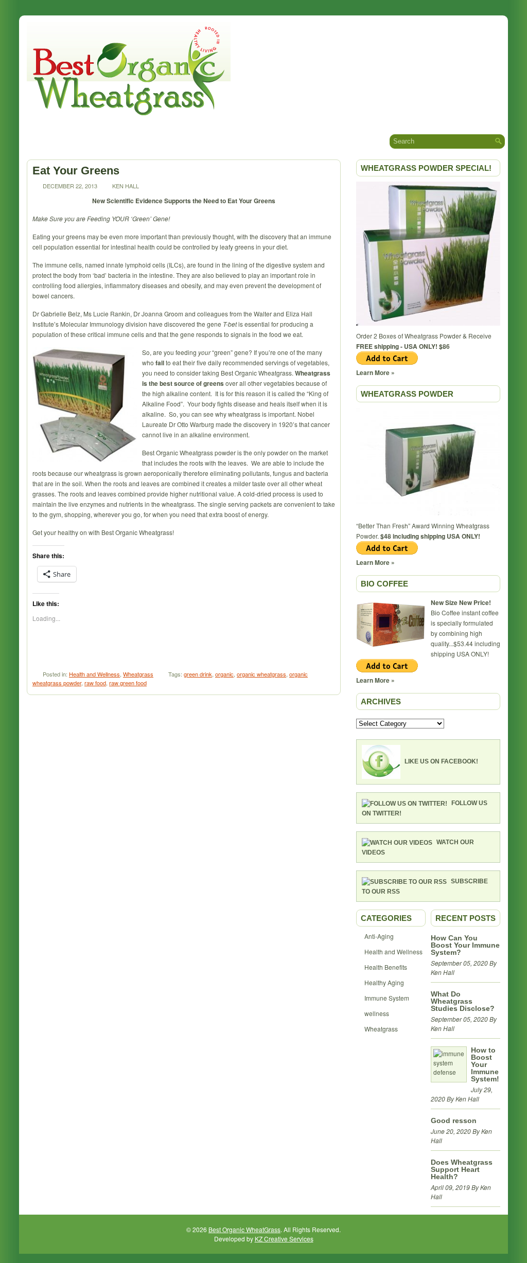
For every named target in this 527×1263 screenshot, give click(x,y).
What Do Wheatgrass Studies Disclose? (463, 1001)
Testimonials (236, 140)
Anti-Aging (379, 936)
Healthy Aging (384, 982)
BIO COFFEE (384, 583)
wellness (376, 1013)
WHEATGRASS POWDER (407, 393)
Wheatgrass (138, 674)
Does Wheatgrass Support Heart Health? (462, 1169)
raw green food (128, 683)
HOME (36, 141)
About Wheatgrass (99, 140)
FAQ (284, 141)
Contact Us (327, 141)
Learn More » (375, 372)
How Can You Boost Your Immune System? (465, 945)
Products (174, 140)
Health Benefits (385, 967)
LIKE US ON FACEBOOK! (441, 761)
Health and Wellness (94, 674)
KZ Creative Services (284, 1238)
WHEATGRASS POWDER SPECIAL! (426, 168)
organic (224, 674)
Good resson (454, 1120)
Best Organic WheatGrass (244, 1229)
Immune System (386, 997)
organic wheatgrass (261, 674)
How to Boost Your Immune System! (485, 1064)
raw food (95, 683)
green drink (198, 674)
